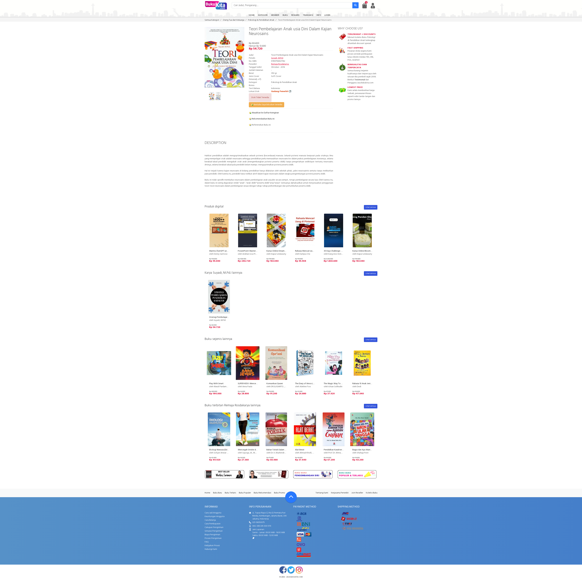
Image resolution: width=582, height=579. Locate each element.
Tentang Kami (322, 493)
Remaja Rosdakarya (280, 64)
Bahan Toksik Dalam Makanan (279, 450)
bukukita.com (296, 577)
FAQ (207, 542)
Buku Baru (217, 493)
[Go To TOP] (291, 497)
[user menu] (372, 5)
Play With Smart (216, 383)
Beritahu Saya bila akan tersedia (267, 104)
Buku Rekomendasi (262, 493)
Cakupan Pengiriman (214, 527)
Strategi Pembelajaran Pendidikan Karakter (228, 317)
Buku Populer (245, 493)
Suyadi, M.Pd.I (277, 58)
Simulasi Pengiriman (214, 531)
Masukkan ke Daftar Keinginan (265, 113)
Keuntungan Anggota (214, 516)
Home (207, 493)
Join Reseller (357, 493)
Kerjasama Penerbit (340, 493)
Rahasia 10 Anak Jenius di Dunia (366, 383)
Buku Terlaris (230, 493)
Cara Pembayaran (213, 524)
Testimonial (360, 80)
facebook (283, 570)
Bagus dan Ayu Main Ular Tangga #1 (368, 450)
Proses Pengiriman (213, 538)
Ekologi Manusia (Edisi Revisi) (222, 450)
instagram (299, 570)
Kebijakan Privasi (212, 545)
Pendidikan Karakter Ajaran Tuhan (339, 450)
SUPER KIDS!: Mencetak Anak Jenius (254, 383)
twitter (291, 570)
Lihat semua (371, 207)
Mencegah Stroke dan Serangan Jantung (256, 450)
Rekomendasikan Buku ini (262, 119)
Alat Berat (299, 450)
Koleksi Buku (371, 493)
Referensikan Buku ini (261, 125)
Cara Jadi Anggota (213, 513)
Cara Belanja (210, 520)
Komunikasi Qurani (274, 383)
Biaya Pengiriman (212, 534)
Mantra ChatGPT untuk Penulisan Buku (226, 251)
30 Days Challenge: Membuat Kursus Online (343, 251)
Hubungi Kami (211, 549)
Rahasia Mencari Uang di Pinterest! (310, 251)
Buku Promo (279, 493)
